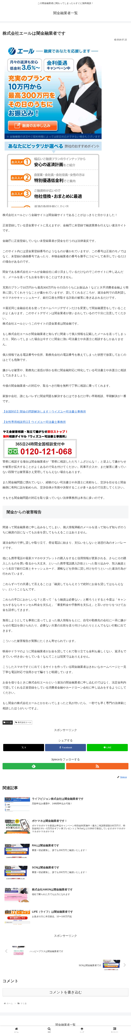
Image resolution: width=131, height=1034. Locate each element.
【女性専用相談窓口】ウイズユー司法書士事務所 (34, 422)
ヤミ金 (9, 722)
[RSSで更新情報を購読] (97, 766)
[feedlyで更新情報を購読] (34, 766)
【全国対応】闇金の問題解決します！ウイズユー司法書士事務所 (44, 411)
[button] (121, 650)
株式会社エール (24, 722)
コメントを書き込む (65, 992)
